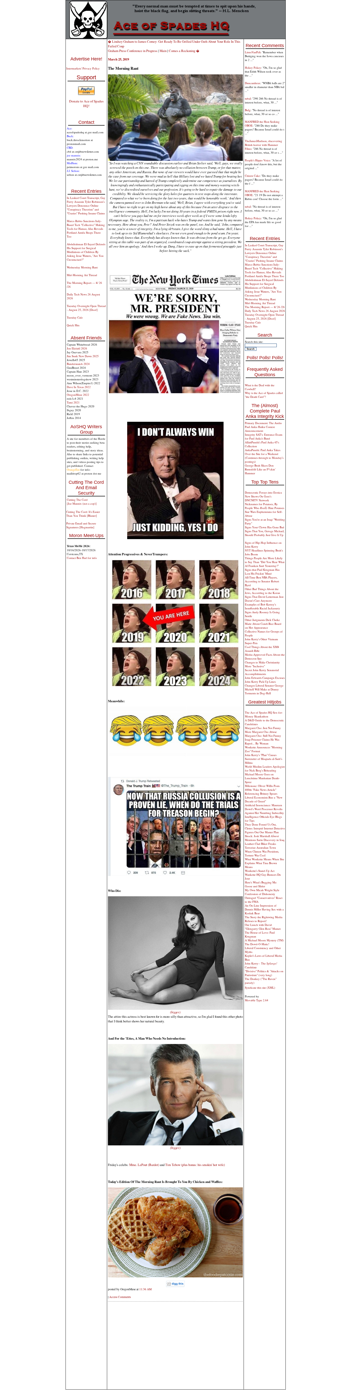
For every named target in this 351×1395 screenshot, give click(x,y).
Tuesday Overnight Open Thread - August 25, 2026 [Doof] (86, 308)
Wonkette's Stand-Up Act (259, 871)
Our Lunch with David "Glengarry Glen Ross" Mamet (263, 927)
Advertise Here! (86, 59)
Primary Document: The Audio (263, 423)
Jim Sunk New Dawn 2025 (83, 356)
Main (163, 50)
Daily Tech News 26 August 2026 (265, 311)
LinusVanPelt (253, 52)
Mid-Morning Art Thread (82, 275)
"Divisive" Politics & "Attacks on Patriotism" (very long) (264, 973)
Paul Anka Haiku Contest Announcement (260, 429)
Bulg (248, 110)
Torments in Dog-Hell (258, 693)
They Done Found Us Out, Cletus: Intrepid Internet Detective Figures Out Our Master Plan (265, 828)
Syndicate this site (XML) (260, 987)
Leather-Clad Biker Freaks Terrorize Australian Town (260, 845)
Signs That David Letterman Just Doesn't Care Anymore (264, 598)
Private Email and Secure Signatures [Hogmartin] (81, 525)
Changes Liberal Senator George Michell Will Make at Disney (264, 687)
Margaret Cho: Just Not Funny (263, 728)
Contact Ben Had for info (82, 558)
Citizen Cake (252, 176)
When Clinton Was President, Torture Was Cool (262, 853)
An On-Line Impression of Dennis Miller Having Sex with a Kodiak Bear (264, 909)
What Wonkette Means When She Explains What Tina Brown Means (264, 863)
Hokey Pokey (253, 67)
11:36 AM (145, 1289)
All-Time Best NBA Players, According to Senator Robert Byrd (262, 581)
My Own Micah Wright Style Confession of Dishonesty (262, 892)
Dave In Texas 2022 (79, 387)
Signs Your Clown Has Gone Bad (264, 527)
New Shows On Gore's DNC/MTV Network (258, 498)
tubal (248, 98)
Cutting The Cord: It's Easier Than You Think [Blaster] (83, 513)
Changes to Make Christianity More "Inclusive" (262, 664)
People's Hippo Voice (257, 160)
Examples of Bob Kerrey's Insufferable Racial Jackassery (262, 606)
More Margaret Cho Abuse (261, 732)
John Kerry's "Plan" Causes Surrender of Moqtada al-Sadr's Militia (263, 759)
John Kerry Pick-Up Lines (260, 681)
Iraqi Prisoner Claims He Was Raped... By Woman (262, 741)
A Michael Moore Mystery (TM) (264, 940)
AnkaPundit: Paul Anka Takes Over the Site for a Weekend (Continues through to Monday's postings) (264, 455)
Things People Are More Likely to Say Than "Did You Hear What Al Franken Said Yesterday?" (264, 562)
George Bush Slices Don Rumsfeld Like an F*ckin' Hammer (260, 469)
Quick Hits (73, 325)
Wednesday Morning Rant (82, 267)
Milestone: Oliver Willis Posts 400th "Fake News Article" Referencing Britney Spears (262, 789)
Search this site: (254, 342)
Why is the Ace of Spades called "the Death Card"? (264, 395)
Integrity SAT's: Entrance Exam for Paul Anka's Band (263, 436)
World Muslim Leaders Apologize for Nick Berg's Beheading (265, 768)
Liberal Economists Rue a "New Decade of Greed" (263, 799)
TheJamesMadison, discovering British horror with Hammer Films (263, 145)
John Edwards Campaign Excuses (265, 678)
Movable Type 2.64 (256, 1000)
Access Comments (120, 1297)
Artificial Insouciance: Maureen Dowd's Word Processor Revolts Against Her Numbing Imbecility (264, 809)
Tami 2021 (73, 402)
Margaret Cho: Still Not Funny (263, 736)
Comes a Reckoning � (184, 50)
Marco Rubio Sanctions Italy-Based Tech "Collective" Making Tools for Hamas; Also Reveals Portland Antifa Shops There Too (86, 228)
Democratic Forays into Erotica (263, 492)
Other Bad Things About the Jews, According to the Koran (262, 591)
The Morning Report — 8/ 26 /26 (265, 307)
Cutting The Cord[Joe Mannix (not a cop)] (82, 501)
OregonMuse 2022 (78, 395)
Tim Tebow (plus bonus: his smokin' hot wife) (195, 1164)
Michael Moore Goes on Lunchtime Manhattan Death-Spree (262, 778)
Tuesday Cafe (75, 317)
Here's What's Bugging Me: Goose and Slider (261, 884)
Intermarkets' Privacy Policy (83, 68)
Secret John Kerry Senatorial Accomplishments (262, 672)
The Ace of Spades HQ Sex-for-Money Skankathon (264, 714)
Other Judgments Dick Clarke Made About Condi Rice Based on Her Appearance (263, 623)
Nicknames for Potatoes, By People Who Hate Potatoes (264, 506)
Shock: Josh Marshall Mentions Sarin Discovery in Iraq (264, 838)
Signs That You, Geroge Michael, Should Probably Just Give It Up (264, 533)
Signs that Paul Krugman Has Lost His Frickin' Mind (262, 571)
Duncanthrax (252, 83)
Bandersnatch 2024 (78, 364)
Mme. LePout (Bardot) (144, 1164)
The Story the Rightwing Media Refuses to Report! (263, 919)
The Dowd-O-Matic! (257, 944)
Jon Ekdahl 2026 (77, 348)
